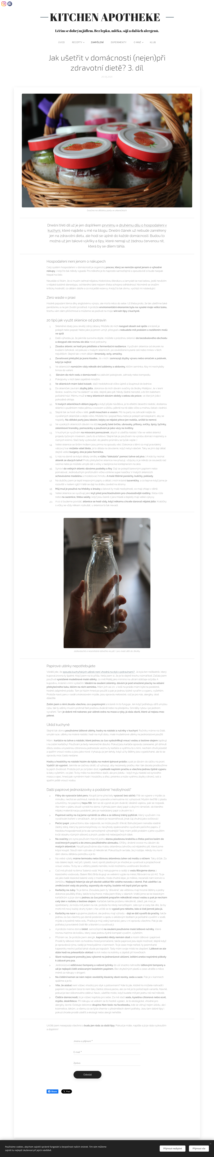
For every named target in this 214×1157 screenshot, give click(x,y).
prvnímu (108, 225)
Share (54, 1091)
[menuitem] (63, 42)
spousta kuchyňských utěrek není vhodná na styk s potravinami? (99, 671)
